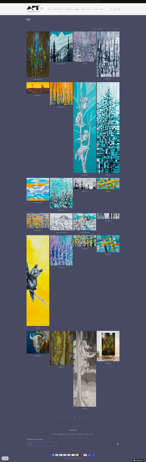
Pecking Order (84, 175)
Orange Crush (61, 107)
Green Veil (61, 367)
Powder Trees (61, 210)
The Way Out (108, 221)
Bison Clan (38, 355)
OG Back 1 (37, 95)
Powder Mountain (38, 202)
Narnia (84, 63)
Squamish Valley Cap (61, 232)
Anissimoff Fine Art (70, 458)
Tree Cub (38, 328)
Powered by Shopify (78, 458)
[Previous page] (57, 417)
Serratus (85, 191)
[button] (77, 9)
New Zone (108, 79)
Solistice (108, 191)
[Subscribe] (55, 444)
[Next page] (89, 417)
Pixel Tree (108, 175)
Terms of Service (89, 434)
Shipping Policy (61, 434)
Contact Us (139, 460)
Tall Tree (85, 408)
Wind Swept (108, 254)
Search (54, 434)
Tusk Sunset (85, 248)
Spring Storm (38, 230)
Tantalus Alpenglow (85, 232)
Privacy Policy (79, 434)
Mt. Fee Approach (61, 63)
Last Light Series (38, 79)
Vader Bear (108, 363)
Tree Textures (61, 267)
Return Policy (71, 434)
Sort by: (94, 29)
